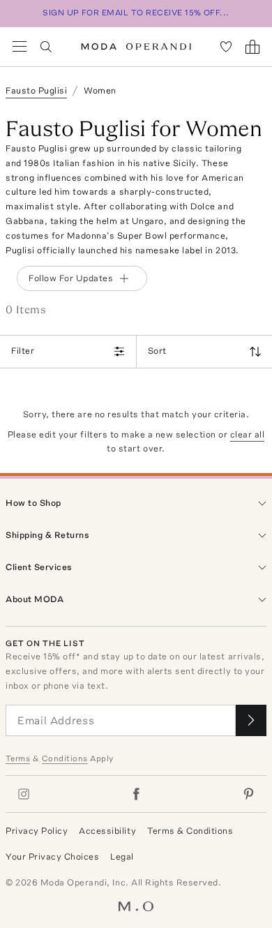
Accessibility (107, 830)
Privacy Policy (37, 830)
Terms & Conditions (190, 830)
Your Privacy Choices (52, 856)
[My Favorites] (226, 47)
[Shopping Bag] (252, 46)
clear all (247, 434)
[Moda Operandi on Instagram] (24, 794)
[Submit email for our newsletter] (251, 720)
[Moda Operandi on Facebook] (136, 794)
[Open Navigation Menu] (19, 46)
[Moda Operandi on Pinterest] (248, 794)
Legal (122, 856)
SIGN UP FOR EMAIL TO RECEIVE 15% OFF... (136, 12)
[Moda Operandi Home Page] (136, 46)
